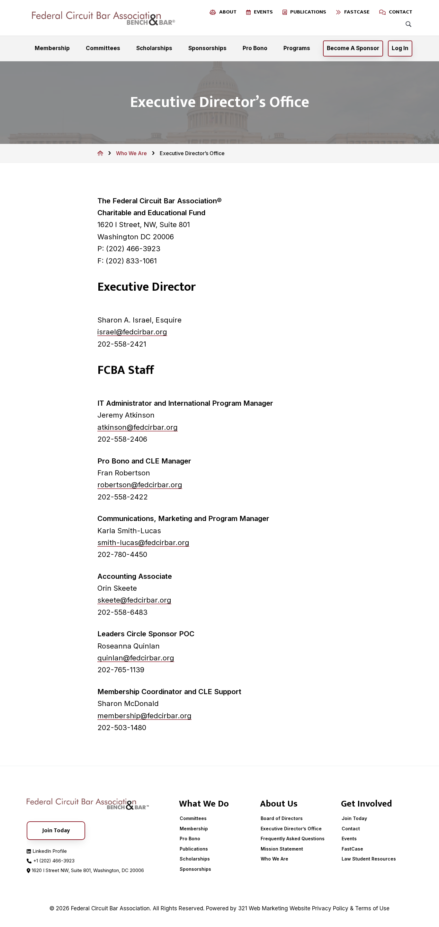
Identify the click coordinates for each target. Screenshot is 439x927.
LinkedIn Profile (49, 851)
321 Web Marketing (263, 908)
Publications (194, 849)
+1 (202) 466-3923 (54, 861)
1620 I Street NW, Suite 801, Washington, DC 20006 (88, 870)
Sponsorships (195, 869)
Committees (193, 818)
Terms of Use (372, 908)
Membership (194, 828)
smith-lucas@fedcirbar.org (143, 542)
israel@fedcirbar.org (132, 332)
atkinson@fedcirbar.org (137, 427)
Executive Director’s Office (291, 828)
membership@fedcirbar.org (144, 715)
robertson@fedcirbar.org (139, 485)
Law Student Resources (369, 858)
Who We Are (274, 858)
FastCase (352, 849)
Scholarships (195, 858)
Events (349, 838)
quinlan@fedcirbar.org (135, 658)
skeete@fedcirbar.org (134, 600)
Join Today (354, 818)
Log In (400, 48)
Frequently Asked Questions (293, 838)
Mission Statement (282, 849)
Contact (351, 828)
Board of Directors (282, 818)
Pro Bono (190, 838)
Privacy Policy (330, 908)
